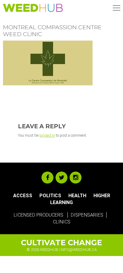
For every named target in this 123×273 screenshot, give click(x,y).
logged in (47, 135)
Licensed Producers (38, 215)
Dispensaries (87, 215)
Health (77, 195)
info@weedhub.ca (79, 249)
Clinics (61, 222)
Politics (50, 195)
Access (22, 195)
